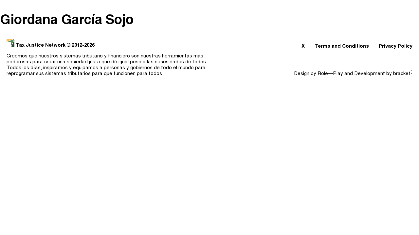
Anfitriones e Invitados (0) (318, 6)
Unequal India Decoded (36, 76)
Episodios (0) (249, 6)
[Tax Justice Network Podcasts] (10, 6)
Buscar (401, 6)
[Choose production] (407, 32)
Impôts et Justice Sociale (40, 54)
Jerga (375, 6)
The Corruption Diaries (36, 65)
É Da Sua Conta (25, 43)
